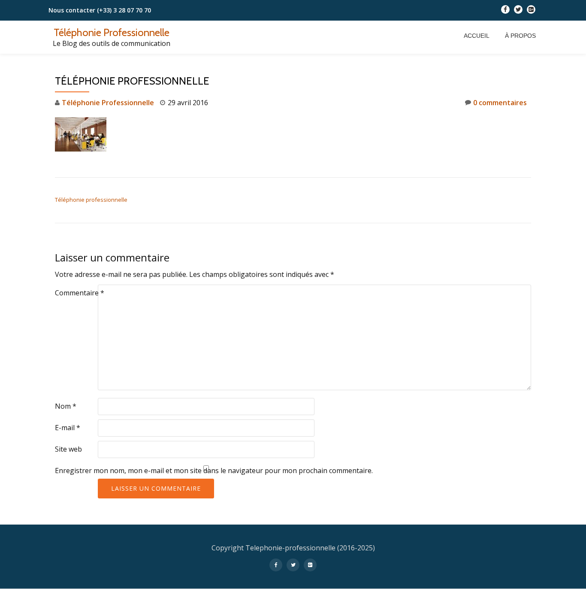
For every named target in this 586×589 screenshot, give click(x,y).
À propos (520, 35)
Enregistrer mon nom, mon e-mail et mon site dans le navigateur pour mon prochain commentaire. (214, 470)
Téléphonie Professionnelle (111, 32)
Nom (65, 406)
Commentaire (79, 293)
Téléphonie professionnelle (91, 199)
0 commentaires (500, 102)
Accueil (476, 35)
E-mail (67, 427)
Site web (68, 449)
